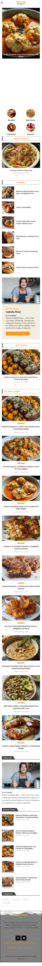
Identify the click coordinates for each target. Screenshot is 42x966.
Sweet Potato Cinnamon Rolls (27, 267)
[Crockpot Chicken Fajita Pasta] (21, 155)
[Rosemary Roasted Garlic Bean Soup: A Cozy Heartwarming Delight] (21, 648)
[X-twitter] (18, 938)
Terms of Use (30, 943)
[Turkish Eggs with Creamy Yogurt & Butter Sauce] (8, 222)
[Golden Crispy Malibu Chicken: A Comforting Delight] (21, 727)
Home (6, 943)
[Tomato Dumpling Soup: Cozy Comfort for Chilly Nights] (21, 33)
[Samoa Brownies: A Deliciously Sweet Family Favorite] (21, 568)
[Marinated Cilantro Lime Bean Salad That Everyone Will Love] (21, 687)
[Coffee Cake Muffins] (8, 207)
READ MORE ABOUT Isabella (18, 333)
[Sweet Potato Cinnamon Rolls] (8, 267)
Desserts (26, 899)
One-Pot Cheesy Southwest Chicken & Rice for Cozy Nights (26, 832)
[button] (4, 33)
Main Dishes (21, 345)
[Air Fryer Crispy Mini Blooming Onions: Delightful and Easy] (21, 608)
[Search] (40, 3)
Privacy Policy (16, 943)
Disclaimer (11, 948)
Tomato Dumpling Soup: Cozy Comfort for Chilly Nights (26, 847)
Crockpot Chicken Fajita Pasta (21, 170)
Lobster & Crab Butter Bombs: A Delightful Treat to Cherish (27, 863)
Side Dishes (16, 899)
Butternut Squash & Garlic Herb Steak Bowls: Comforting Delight (27, 816)
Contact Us (30, 948)
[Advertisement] (21, 80)
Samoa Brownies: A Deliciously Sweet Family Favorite (26, 879)
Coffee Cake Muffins (23, 207)
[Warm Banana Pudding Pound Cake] (8, 237)
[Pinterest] (23, 938)
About (20, 948)
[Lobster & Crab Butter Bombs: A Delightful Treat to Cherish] (21, 528)
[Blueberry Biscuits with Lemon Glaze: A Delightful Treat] (8, 192)
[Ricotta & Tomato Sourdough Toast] (8, 252)
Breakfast (21, 182)
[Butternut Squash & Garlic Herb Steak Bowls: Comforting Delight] (21, 362)
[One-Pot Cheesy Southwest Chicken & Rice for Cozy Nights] (21, 448)
